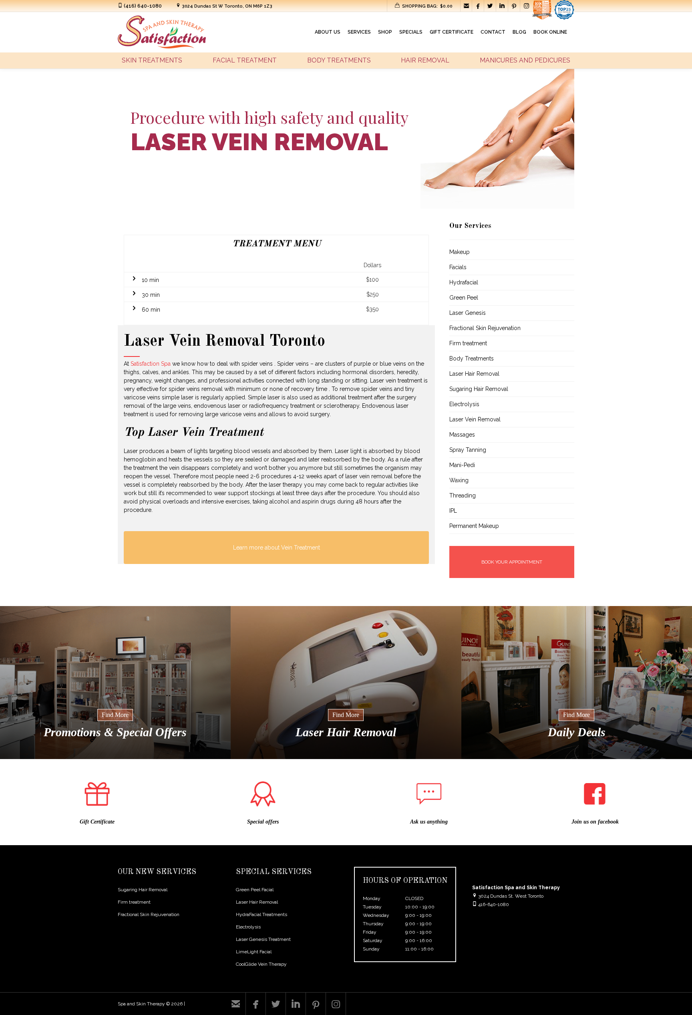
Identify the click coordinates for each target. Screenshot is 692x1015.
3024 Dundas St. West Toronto (510, 896)
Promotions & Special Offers (115, 732)
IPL (453, 510)
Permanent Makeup (474, 526)
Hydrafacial (463, 282)
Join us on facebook (595, 822)
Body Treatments (471, 358)
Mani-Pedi (462, 465)
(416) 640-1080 (143, 6)
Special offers (263, 822)
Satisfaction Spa (151, 363)
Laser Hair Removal (474, 374)
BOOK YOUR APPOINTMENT (511, 562)
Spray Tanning (467, 450)
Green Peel (463, 297)
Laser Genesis (467, 313)
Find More (115, 714)
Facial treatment (245, 60)
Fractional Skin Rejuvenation (485, 328)
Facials (458, 267)
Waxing (459, 480)
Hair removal (425, 60)
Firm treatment (468, 343)
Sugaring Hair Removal (478, 389)
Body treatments (339, 60)
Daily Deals (577, 732)
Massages (462, 434)
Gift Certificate (97, 822)
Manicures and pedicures (525, 60)
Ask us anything (429, 822)
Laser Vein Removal (475, 419)
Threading (462, 495)
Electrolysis (464, 404)
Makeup (459, 252)
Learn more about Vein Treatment (276, 547)
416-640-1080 (493, 904)
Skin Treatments (152, 60)
